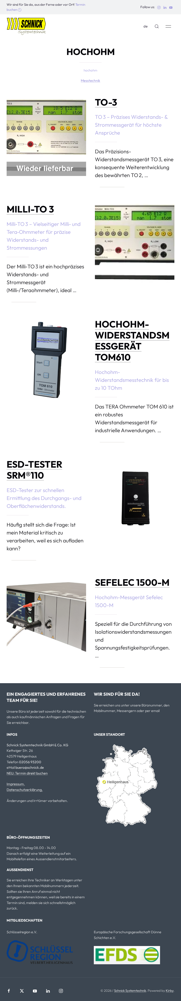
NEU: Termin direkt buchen (27, 773)
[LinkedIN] (48, 991)
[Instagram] (61, 991)
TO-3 (106, 102)
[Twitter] (22, 991)
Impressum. (16, 784)
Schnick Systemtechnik (130, 990)
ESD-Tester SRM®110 (34, 469)
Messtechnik (90, 80)
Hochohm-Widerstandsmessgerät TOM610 (132, 340)
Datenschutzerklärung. (25, 789)
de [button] (145, 26)
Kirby (169, 990)
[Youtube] (35, 991)
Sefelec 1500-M (132, 582)
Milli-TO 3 (30, 209)
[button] (157, 26)
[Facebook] (9, 991)
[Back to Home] (26, 26)
